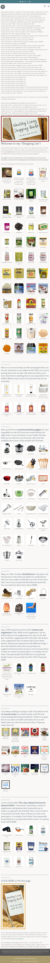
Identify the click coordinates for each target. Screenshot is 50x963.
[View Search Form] (44, 6)
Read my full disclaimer (17, 938)
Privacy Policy (16, 961)
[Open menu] (48, 6)
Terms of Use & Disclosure (30, 961)
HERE (5, 158)
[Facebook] (23, 2)
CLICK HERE (11, 822)
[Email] (20, 2)
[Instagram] (25, 2)
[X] (27, 2)
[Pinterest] (30, 2)
